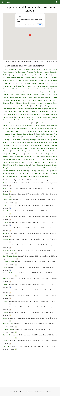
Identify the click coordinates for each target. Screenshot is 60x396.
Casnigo (54, 94)
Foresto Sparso (20, 117)
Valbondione (38, 168)
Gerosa (47, 120)
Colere (11, 106)
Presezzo (54, 145)
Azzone (13, 77)
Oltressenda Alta (51, 134)
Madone (5, 128)
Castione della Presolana (42, 97)
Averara (42, 75)
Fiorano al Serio (44, 114)
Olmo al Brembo (28, 134)
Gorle (11, 123)
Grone (34, 123)
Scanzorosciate (8, 156)
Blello (32, 80)
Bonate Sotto (7, 83)
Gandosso (21, 120)
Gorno (16, 123)
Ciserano (40, 103)
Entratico (47, 111)
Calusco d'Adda (21, 89)
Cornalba (54, 106)
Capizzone (12, 92)
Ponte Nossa (38, 142)
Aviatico (48, 75)
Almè (5, 72)
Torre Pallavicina (37, 165)
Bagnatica (20, 77)
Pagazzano (47, 137)
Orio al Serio (17, 137)
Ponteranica (7, 145)
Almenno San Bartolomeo (17, 72)
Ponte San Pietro (50, 142)
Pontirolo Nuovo (23, 145)
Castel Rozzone (15, 97)
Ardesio (25, 75)
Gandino (14, 120)
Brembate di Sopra (9, 86)
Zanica (41, 176)
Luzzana (54, 125)
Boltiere (43, 80)
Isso (10, 125)
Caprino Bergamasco (41, 92)
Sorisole (14, 159)
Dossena (30, 111)
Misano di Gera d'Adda (45, 128)
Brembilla (21, 86)
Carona (22, 94)
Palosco (13, 139)
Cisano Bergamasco (29, 103)
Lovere (42, 125)
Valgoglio (53, 168)
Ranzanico (20, 148)
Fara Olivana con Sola (15, 114)
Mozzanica (6, 134)
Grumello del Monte (44, 123)
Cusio (19, 111)
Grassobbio (22, 123)
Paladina (54, 137)
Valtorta (25, 170)
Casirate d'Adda (44, 94)
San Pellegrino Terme (16, 154)
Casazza (35, 94)
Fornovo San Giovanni (33, 117)
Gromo (29, 123)
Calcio (12, 89)
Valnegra (12, 170)
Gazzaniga (40, 120)
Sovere (42, 159)
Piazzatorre (14, 142)
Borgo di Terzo (18, 83)
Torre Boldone (13, 165)
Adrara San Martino (9, 69)
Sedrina (23, 156)
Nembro (19, 134)
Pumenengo (6, 148)
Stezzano (12, 162)
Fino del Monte (33, 114)
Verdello (47, 170)
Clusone (5, 106)
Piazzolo (22, 142)
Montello (33, 131)
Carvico (28, 94)
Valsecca (19, 170)
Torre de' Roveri (24, 165)
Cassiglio (6, 97)
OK (40, 24)
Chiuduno (18, 103)
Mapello (11, 128)
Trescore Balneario (50, 165)
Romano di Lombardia (49, 148)
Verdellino (40, 170)
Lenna (24, 125)
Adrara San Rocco (24, 69)
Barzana (40, 77)
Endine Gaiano (38, 111)
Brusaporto (53, 86)
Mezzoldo (34, 128)
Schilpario (17, 156)
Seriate (35, 156)
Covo (4, 111)
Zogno (46, 176)
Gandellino (6, 120)
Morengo (40, 131)
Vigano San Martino (17, 173)
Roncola (14, 151)
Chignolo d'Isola (8, 103)
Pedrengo (33, 139)
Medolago (26, 128)
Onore (10, 137)
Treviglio (6, 168)
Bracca (41, 83)
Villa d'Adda (34, 173)
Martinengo (19, 128)
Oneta (5, 137)
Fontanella (53, 114)
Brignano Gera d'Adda (33, 86)
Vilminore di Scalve (25, 176)
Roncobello (6, 151)
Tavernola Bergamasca (39, 162)
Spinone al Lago (51, 159)
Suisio (23, 162)
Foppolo (11, 117)
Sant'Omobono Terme (33, 154)
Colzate (27, 106)
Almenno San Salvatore (35, 72)
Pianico (43, 139)
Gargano (6, 2)
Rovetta (31, 151)
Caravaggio (53, 92)
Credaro (9, 111)
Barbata (27, 77)
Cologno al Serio (19, 106)
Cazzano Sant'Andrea (18, 100)
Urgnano (30, 168)
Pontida (14, 145)
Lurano (48, 125)
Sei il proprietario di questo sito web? (25, 24)
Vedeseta (32, 170)
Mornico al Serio (50, 131)
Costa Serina (28, 108)
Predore (40, 145)
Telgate (50, 162)
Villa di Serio (7, 176)
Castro (54, 97)
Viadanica (6, 173)
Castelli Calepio (27, 97)
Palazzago (6, 139)
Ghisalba (54, 120)
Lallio (14, 125)
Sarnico (54, 154)
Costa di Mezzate (17, 108)
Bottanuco (34, 83)
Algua (55, 69)
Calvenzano (31, 89)
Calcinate (6, 89)
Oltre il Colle (40, 134)
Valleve (5, 170)
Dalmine (24, 111)
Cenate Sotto (42, 100)
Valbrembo (46, 168)
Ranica (14, 148)
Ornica (24, 137)
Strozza (17, 162)
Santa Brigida (45, 154)
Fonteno (5, 117)
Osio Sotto (39, 137)
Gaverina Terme (30, 120)
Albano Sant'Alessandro (38, 69)
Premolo (47, 145)
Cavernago (6, 100)
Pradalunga (33, 145)
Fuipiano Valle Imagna (49, 117)
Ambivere (6, 75)
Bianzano (26, 80)
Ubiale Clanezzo (21, 168)
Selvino (29, 156)
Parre (19, 139)
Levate (29, 125)
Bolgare (37, 80)
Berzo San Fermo (16, 80)
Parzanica (25, 139)
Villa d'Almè (43, 173)
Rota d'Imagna (23, 151)
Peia (38, 139)
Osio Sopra (31, 137)
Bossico (27, 83)
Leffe (19, 125)
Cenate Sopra (31, 100)
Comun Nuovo (35, 106)
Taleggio (28, 162)
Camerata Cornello (43, 89)
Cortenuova (6, 108)
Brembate (53, 83)
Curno (15, 111)
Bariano (33, 77)
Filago (25, 114)
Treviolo (12, 168)
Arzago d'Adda (34, 75)
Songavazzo (7, 159)
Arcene (20, 75)
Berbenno (54, 77)
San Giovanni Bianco (42, 151)
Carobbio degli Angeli (11, 94)
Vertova (54, 170)
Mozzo (13, 134)
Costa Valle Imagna (39, 108)
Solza (55, 156)
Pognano (29, 142)
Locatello (36, 125)
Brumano (45, 86)
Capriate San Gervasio (25, 92)
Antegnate (13, 75)
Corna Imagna (45, 106)
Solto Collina (47, 156)
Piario (49, 139)
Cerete (54, 100)
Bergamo (6, 80)
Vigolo (27, 173)
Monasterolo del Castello (19, 131)
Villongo (15, 176)
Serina (40, 156)
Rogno (38, 148)
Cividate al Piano (50, 103)
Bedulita (46, 77)
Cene (49, 100)
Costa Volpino (52, 108)
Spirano (5, 162)
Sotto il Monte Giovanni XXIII (28, 159)
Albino (49, 69)
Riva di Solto (30, 148)
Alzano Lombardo (51, 72)
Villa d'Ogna (52, 173)
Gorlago (5, 123)
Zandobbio (35, 176)
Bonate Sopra (52, 80)
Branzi (47, 83)
